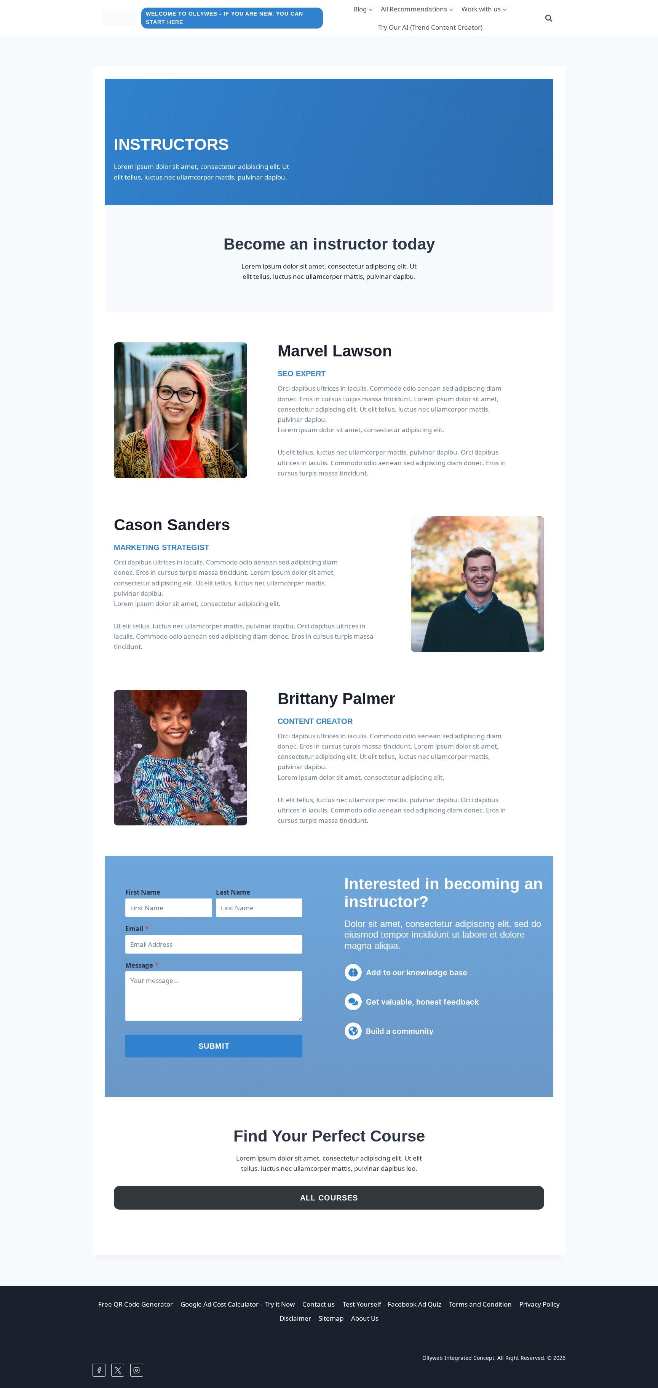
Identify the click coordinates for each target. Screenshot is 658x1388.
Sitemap (331, 1318)
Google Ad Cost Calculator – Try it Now (237, 1304)
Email (137, 928)
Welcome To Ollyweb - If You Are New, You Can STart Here (224, 18)
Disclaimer (295, 1318)
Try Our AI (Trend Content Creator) (430, 27)
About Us (365, 1318)
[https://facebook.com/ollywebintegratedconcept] (99, 1370)
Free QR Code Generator (135, 1304)
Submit (214, 1046)
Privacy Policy (539, 1304)
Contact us (318, 1304)
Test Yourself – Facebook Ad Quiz (392, 1304)
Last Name (233, 892)
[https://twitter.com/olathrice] (117, 1370)
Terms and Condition (480, 1304)
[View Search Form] (548, 18)
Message (141, 965)
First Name (142, 892)
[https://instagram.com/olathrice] (136, 1370)
